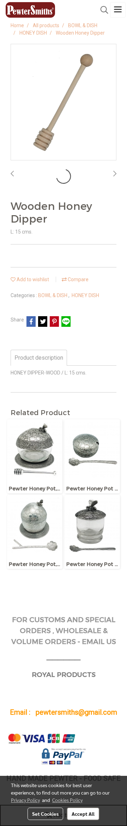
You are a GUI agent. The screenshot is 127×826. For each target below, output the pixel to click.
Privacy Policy (25, 800)
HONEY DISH (85, 295)
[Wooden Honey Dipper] (63, 102)
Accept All (83, 813)
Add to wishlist (32, 279)
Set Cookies (45, 813)
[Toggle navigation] (118, 10)
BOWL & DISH (53, 295)
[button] (102, 10)
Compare (78, 279)
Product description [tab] (38, 357)
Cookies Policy (67, 800)
